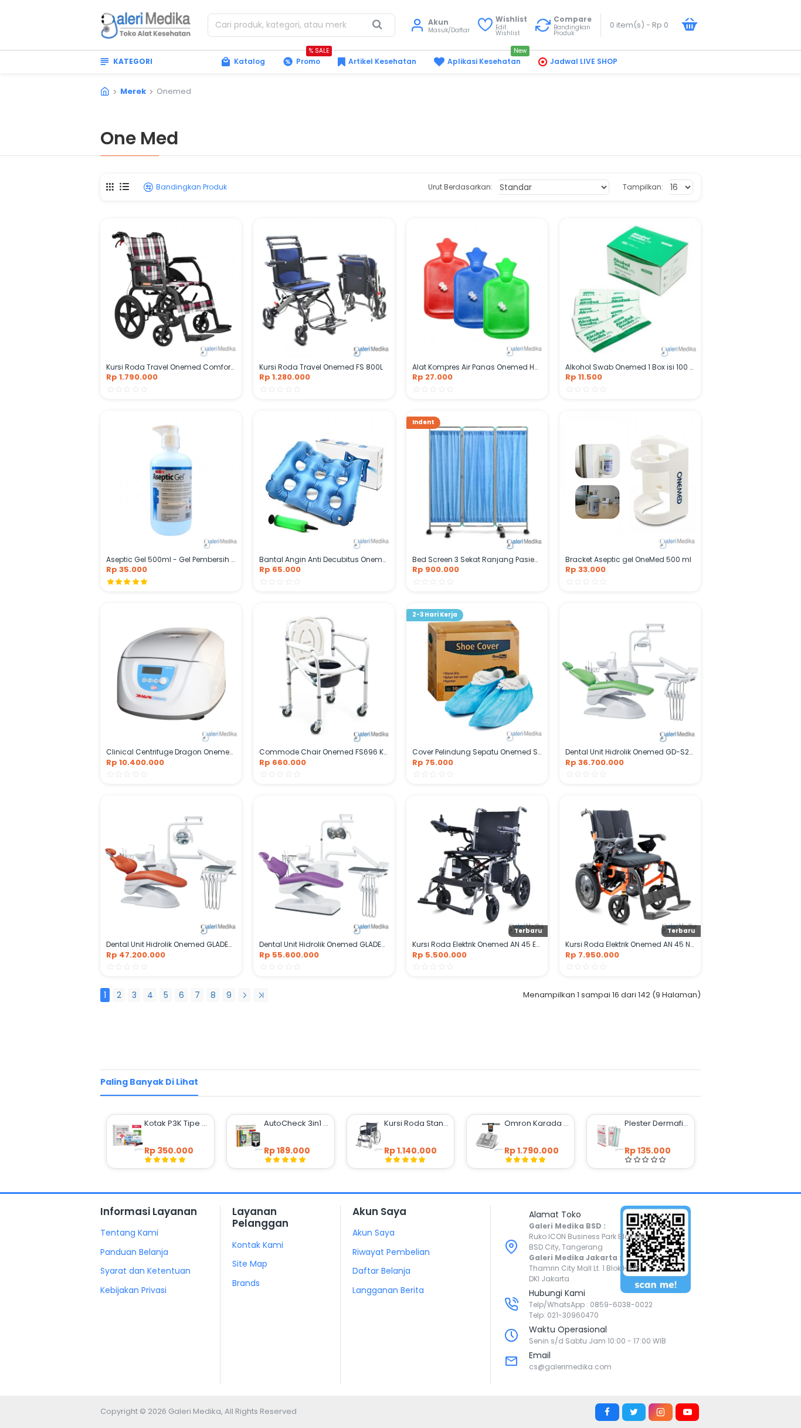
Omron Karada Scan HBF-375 (536, 1123)
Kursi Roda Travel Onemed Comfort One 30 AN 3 (171, 367)
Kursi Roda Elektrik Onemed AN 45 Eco (477, 944)
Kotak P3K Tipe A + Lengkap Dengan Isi (176, 1123)
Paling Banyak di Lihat (149, 1082)
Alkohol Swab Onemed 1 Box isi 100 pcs (630, 367)
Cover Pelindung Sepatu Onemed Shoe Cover (477, 752)
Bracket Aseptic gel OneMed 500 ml (628, 559)
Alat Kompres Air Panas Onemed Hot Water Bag (477, 367)
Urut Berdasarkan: (460, 187)
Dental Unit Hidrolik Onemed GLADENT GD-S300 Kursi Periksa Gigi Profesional (324, 944)
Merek (133, 91)
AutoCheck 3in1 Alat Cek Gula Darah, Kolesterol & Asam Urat (296, 1123)
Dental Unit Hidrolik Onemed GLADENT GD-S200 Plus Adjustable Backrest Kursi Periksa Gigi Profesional (171, 944)
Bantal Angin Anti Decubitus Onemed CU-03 (324, 559)
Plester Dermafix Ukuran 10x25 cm (657, 1123)
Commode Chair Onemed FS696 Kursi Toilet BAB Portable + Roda (324, 752)
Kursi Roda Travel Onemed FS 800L (321, 367)
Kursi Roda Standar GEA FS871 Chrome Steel (416, 1123)
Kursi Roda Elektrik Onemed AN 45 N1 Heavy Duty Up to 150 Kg (630, 944)
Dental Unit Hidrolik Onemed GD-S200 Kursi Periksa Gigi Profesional (630, 752)
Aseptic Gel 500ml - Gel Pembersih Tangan (171, 559)
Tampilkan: (643, 187)
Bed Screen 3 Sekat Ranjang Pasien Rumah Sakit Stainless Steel (477, 559)
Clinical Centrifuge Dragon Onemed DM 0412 (171, 752)
